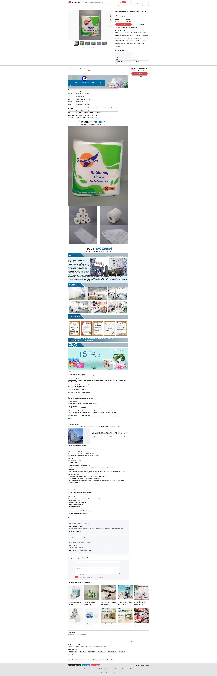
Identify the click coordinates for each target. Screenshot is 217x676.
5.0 (135, 70)
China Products (91, 668)
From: (73, 562)
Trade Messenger (85, 665)
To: (73, 565)
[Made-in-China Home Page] (74, 2)
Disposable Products (91, 651)
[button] (120, 2)
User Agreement (114, 672)
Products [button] (86, 2)
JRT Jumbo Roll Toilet (71, 639)
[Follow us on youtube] (145, 665)
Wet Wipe (92, 467)
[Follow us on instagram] (143, 665)
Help (129, 5)
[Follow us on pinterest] (147, 665)
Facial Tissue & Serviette (73, 651)
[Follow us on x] (142, 665)
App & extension (135, 5)
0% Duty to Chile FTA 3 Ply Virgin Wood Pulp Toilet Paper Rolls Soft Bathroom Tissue (141, 625)
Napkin (89, 641)
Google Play (77, 665)
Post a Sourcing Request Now (99, 577)
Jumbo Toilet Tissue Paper (73, 659)
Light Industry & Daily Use (75, 8)
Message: (72, 568)
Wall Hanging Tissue (91, 636)
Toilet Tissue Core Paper (134, 656)
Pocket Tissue (131, 639)
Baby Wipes (131, 636)
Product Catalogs (84, 634)
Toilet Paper (96, 8)
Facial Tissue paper (71, 636)
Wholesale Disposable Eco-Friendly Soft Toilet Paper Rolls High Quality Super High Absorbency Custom (108, 602)
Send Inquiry (123, 24)
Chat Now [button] (142, 24)
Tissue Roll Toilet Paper (124, 656)
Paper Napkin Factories (83, 656)
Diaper (109, 641)
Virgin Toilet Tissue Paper (84, 659)
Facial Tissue (82, 467)
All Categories (71, 5)
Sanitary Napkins (83, 651)
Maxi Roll (89, 639)
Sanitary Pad (102, 467)
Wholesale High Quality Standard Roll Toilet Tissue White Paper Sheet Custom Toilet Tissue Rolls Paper (124, 602)
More (69, 661)
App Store (70, 665)
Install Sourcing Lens (96, 665)
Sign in (148, 3)
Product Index (128, 668)
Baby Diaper (97, 467)
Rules (148, 5)
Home (69, 8)
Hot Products (86, 668)
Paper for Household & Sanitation (87, 8)
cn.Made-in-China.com (119, 669)
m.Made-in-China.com (111, 669)
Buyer (123, 5)
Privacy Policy (126, 672)
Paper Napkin (107, 467)
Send (76, 577)
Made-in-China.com (104, 669)
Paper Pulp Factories (105, 656)
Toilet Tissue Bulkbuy (109, 659)
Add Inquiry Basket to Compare (90, 47)
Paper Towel (88, 467)
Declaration (120, 672)
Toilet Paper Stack (122, 651)
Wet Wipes (69, 641)
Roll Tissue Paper (114, 656)
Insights (132, 668)
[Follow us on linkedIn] (148, 665)
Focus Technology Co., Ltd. (100, 672)
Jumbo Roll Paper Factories (94, 656)
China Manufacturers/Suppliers (99, 668)
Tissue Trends (101, 659)
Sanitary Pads (131, 641)
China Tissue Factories (73, 656)
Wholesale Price (115, 668)
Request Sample (134, 27)
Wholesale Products (108, 668)
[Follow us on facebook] (140, 665)
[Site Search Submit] (124, 2)
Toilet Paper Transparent (112, 651)
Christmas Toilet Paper (101, 651)
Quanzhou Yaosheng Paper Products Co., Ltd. (126, 15)
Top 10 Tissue (93, 659)
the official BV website (94, 426)
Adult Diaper (112, 467)
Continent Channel (121, 668)
